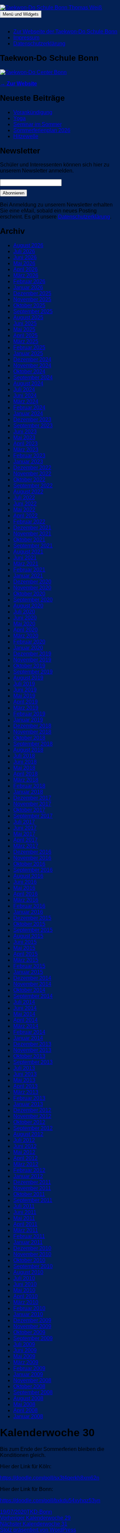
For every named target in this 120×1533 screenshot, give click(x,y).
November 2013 (32, 1050)
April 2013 (25, 1086)
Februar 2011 (29, 1236)
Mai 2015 (24, 948)
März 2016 (25, 900)
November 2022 (32, 473)
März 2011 (25, 1230)
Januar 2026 (28, 287)
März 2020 (25, 636)
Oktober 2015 (29, 924)
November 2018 (32, 732)
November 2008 (32, 1380)
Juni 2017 (25, 828)
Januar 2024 (28, 413)
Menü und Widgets (21, 14)
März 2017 (25, 846)
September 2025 (33, 311)
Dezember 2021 (32, 527)
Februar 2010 (29, 1308)
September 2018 (33, 744)
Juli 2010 (24, 1278)
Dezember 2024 (32, 359)
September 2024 (33, 377)
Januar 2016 (28, 912)
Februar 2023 (29, 455)
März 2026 (25, 275)
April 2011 (25, 1224)
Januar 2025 (28, 353)
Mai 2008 (24, 1404)
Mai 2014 (24, 1014)
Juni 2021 (25, 557)
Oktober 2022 (29, 479)
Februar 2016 (29, 906)
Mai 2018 (24, 768)
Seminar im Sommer (37, 124)
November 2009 (32, 1326)
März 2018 (25, 780)
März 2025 (25, 341)
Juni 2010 (25, 1284)
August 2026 (28, 245)
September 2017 (33, 816)
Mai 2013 (24, 1080)
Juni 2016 (25, 882)
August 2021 (28, 551)
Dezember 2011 (32, 1182)
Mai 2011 (24, 1218)
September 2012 (33, 1128)
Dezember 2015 (32, 918)
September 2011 (32, 1200)
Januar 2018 (28, 792)
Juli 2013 (24, 1068)
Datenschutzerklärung (39, 43)
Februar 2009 (29, 1368)
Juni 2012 (25, 1146)
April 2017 (25, 840)
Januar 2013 (28, 1104)
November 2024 (32, 365)
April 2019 (25, 702)
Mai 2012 (24, 1152)
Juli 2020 (24, 612)
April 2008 (25, 1410)
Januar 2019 (28, 720)
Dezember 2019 (32, 654)
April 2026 (25, 269)
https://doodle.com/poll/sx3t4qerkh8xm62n (49, 1478)
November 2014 (32, 984)
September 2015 (33, 930)
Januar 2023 (28, 461)
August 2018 (28, 750)
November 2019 (32, 660)
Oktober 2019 (29, 666)
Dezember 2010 (32, 1248)
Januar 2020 (28, 648)
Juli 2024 (24, 389)
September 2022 (33, 485)
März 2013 (25, 1092)
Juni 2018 (25, 762)
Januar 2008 (28, 1416)
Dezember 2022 (32, 467)
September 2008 (33, 1392)
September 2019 (33, 672)
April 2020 (25, 630)
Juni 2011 (24, 1212)
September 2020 (33, 600)
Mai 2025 (24, 329)
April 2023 (25, 443)
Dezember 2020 (32, 582)
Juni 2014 (25, 1008)
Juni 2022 (25, 503)
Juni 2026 (25, 257)
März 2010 (25, 1302)
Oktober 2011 (29, 1194)
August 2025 (28, 317)
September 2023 (33, 425)
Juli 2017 (24, 822)
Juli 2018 (24, 756)
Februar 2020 (29, 642)
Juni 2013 (25, 1074)
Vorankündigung (32, 112)
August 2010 (28, 1272)
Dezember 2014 (32, 978)
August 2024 (28, 383)
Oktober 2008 (29, 1386)
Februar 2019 (29, 714)
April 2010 (25, 1296)
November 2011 (32, 1188)
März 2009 (25, 1362)
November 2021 (32, 533)
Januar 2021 (28, 576)
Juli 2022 (24, 497)
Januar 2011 (28, 1242)
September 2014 (33, 996)
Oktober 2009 (29, 1332)
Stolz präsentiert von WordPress (38, 1530)
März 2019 (25, 708)
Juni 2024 (25, 395)
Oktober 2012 (29, 1122)
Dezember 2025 (32, 293)
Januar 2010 (28, 1314)
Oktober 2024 (29, 371)
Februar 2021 (29, 569)
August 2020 (28, 606)
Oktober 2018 (29, 738)
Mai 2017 (24, 834)
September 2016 (33, 870)
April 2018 (25, 774)
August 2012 (28, 1134)
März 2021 (25, 563)
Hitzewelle (25, 136)
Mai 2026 (24, 263)
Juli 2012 (24, 1140)
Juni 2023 (25, 431)
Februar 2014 (29, 1032)
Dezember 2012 (32, 1110)
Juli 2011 (24, 1206)
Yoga (19, 118)
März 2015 (25, 960)
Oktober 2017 (29, 810)
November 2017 (32, 804)
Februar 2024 (29, 407)
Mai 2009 (24, 1356)
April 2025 (25, 335)
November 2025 (32, 299)
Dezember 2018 (32, 726)
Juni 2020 (25, 618)
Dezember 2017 (32, 798)
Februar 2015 (29, 966)
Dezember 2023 (32, 419)
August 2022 (28, 491)
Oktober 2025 (29, 305)
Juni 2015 (25, 942)
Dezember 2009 (32, 1320)
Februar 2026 (29, 281)
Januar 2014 (28, 1038)
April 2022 (25, 515)
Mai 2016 (24, 888)
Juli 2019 (24, 684)
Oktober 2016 (29, 864)
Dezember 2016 (32, 852)
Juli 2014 (24, 1002)
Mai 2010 (24, 1290)
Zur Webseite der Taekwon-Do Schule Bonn (65, 31)
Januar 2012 (28, 1176)
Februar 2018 (29, 786)
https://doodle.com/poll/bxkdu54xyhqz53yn (50, 1500)
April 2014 (25, 1020)
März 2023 (25, 449)
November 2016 (32, 858)
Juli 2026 (24, 251)
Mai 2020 (24, 624)
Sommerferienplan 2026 (41, 130)
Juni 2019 (25, 690)
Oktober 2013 (29, 1056)
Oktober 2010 (29, 1260)
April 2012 (25, 1158)
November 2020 (32, 588)
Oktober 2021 (29, 539)
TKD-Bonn (39, 1512)
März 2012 (25, 1164)
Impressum (26, 37)
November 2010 (32, 1254)
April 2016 (25, 894)
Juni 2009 (25, 1350)
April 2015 (25, 954)
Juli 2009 (24, 1344)
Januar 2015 (28, 972)
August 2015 (28, 936)
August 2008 (28, 1398)
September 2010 (33, 1266)
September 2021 (33, 545)
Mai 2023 (24, 437)
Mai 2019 (24, 696)
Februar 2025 (29, 347)
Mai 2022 (24, 509)
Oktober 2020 (29, 594)
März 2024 (25, 401)
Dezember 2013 (32, 1044)
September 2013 (33, 1062)
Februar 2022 (29, 521)
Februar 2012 (29, 1170)
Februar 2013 (29, 1098)
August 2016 (28, 876)
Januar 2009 (28, 1374)
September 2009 (33, 1338)
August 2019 (28, 678)
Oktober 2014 (29, 990)
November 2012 (32, 1116)
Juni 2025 (25, 323)
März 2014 (25, 1026)
